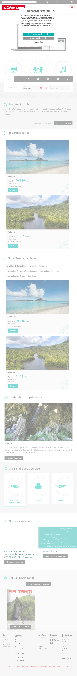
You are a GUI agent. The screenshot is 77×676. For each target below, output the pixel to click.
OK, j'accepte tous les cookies (38, 34)
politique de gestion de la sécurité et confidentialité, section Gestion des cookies (37, 27)
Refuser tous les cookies (38, 38)
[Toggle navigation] (72, 7)
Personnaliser (38, 42)
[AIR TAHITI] (13, 7)
